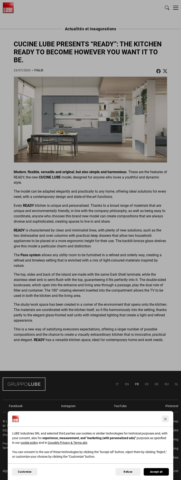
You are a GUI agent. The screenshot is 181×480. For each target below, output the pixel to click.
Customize (24, 471)
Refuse (128, 471)
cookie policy (29, 442)
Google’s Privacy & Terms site (67, 442)
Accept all (156, 471)
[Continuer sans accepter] (165, 418)
